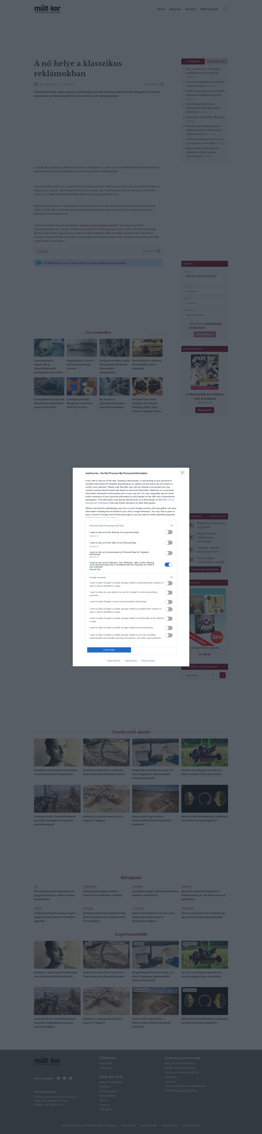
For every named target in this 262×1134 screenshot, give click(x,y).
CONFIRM (109, 650)
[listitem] (131, 525)
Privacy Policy (148, 660)
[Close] (183, 473)
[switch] (169, 532)
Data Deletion (113, 660)
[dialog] (131, 567)
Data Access (131, 660)
